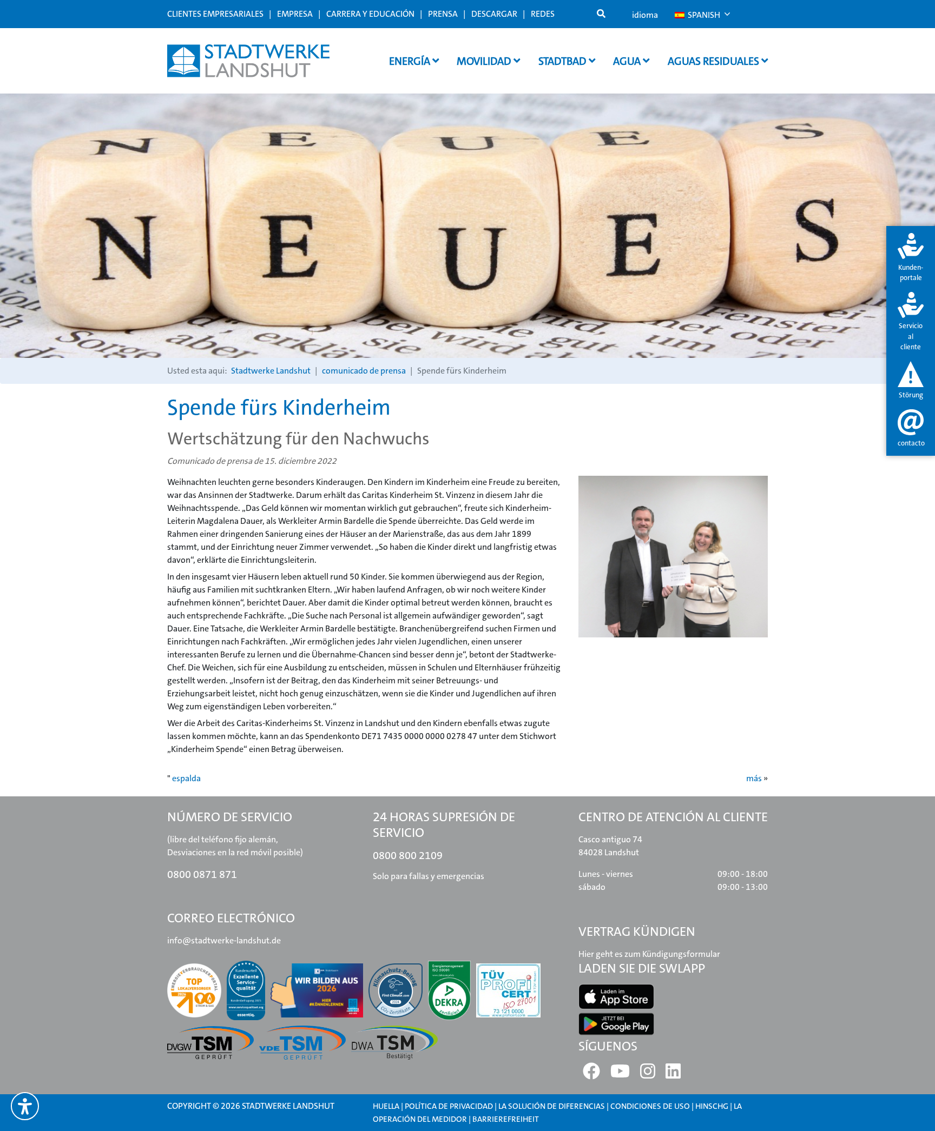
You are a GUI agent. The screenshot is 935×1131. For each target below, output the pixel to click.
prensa (443, 13)
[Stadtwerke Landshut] (248, 60)
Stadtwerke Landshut (271, 370)
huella (386, 1106)
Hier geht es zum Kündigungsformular (649, 954)
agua (628, 61)
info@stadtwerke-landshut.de (224, 940)
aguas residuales (714, 61)
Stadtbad (563, 61)
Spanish (703, 15)
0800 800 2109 (408, 855)
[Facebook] (591, 1074)
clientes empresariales (215, 13)
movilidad (485, 61)
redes (543, 13)
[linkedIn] (673, 1074)
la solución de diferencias (551, 1106)
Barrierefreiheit (505, 1119)
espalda (186, 778)
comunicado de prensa (364, 370)
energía (410, 61)
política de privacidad (449, 1106)
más (754, 778)
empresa (295, 13)
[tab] (910, 258)
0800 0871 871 (202, 874)
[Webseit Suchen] (601, 14)
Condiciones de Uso (651, 1106)
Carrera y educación (370, 13)
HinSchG (711, 1106)
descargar (494, 13)
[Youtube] (620, 1074)
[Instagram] (648, 1074)
